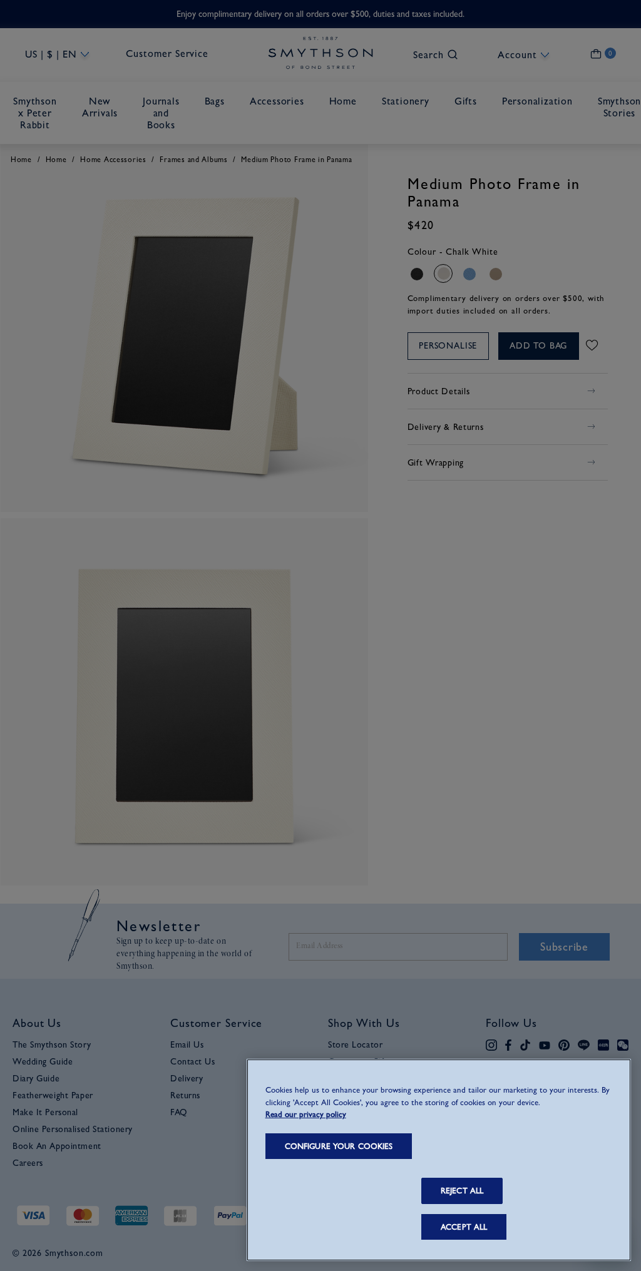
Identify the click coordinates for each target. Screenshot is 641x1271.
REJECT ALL (462, 1190)
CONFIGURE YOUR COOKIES (339, 1146)
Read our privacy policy (305, 1114)
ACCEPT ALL (464, 1227)
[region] (439, 1160)
